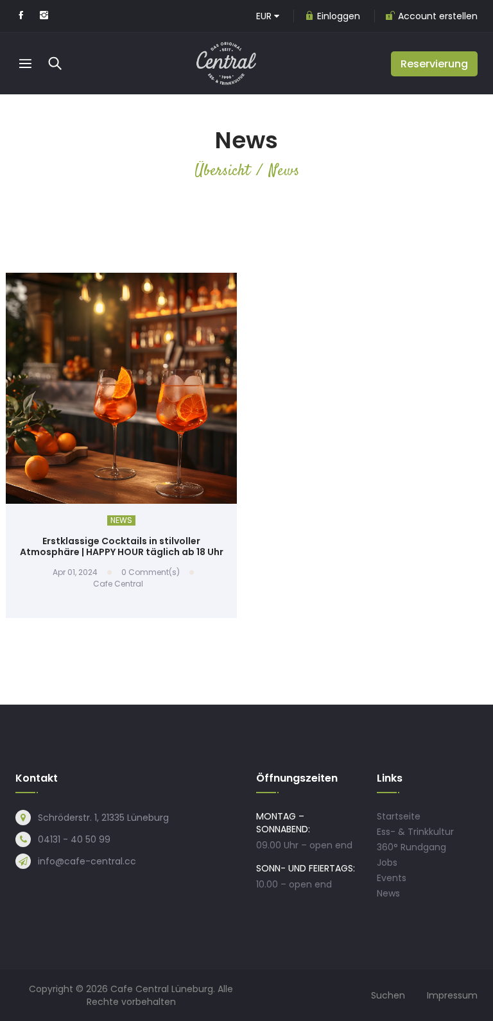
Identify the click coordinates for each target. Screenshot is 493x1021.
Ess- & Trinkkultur (415, 831)
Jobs (387, 862)
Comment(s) (150, 572)
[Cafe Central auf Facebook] (20, 16)
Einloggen (338, 16)
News (121, 520)
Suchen (388, 995)
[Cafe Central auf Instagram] (44, 16)
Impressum (452, 995)
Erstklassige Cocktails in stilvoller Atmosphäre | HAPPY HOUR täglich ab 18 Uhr (121, 546)
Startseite (398, 816)
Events (391, 877)
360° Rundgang (411, 847)
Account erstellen (438, 16)
